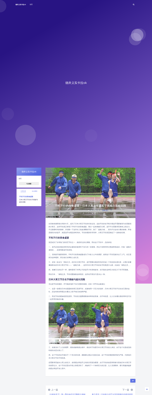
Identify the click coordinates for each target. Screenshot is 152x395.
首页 (20, 178)
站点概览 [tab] (34, 191)
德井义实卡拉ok (21, 4)
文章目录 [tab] (23, 191)
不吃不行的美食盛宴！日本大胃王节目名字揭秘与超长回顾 (90, 205)
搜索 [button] (29, 184)
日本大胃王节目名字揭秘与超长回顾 (28, 201)
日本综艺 (105, 211)
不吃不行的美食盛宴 (26, 196)
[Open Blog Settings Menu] (147, 389)
